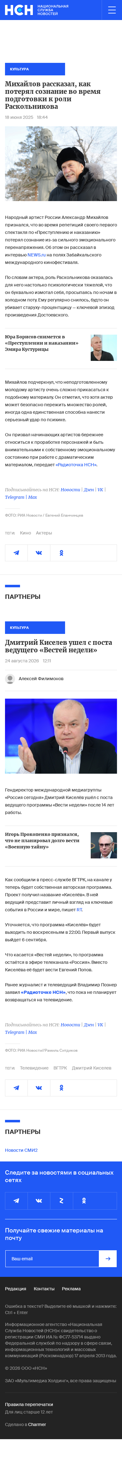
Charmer (37, 1424)
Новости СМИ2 (21, 1150)
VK (100, 490)
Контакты (44, 1289)
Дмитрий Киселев (91, 1068)
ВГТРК (60, 1068)
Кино (25, 533)
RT (79, 910)
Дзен (89, 490)
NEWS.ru (37, 255)
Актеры (44, 533)
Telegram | (16, 497)
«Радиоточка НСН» (76, 465)
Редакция (15, 1289)
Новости (70, 490)
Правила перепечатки (29, 1404)
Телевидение (34, 1068)
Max (32, 497)
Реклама (71, 1289)
